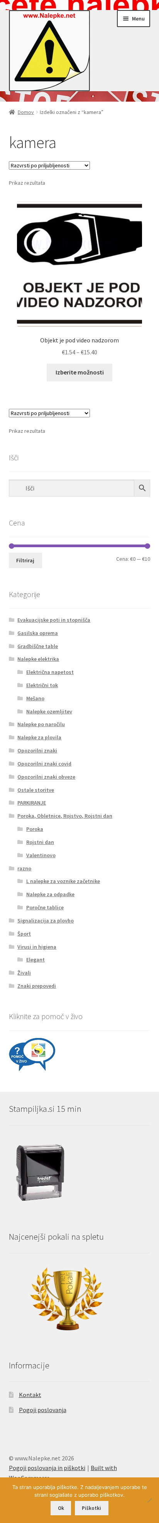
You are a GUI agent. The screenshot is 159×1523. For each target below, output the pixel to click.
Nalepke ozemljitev (49, 711)
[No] (149, 1500)
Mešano (35, 698)
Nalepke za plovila (39, 737)
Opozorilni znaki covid (44, 763)
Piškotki (91, 1508)
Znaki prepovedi (36, 985)
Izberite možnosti (80, 372)
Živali (24, 972)
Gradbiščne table (37, 646)
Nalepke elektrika (38, 658)
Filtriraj (25, 560)
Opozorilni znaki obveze (46, 776)
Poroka (34, 828)
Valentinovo (41, 855)
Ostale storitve (35, 789)
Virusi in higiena (36, 946)
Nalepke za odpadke (50, 894)
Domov (26, 112)
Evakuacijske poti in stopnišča (53, 619)
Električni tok (42, 685)
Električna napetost (50, 672)
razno (24, 868)
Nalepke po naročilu (41, 724)
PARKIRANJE (31, 802)
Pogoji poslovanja (42, 1410)
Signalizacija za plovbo (45, 920)
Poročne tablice (45, 907)
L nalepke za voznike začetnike (63, 881)
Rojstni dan (40, 842)
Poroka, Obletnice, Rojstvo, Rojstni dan (64, 815)
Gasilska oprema (37, 633)
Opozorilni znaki (37, 750)
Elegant (35, 959)
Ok (61, 1508)
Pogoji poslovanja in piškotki (47, 1468)
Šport (24, 933)
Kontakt (30, 1395)
